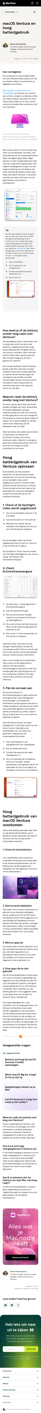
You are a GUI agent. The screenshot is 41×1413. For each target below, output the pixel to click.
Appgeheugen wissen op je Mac (20, 1088)
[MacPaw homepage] (4, 1409)
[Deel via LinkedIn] (12, 1305)
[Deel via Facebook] (5, 1305)
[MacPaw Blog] (9, 3)
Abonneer (31, 1349)
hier (12, 255)
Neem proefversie (20, 1257)
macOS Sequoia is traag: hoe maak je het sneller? (21, 1100)
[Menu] (37, 3)
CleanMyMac (21, 248)
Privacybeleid (25, 1358)
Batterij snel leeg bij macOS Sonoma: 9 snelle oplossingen (20, 1062)
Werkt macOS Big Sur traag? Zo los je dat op (20, 1076)
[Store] (32, 3)
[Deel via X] (18, 1305)
